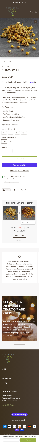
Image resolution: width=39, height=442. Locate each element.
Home (3, 67)
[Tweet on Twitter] (21, 189)
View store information (11, 182)
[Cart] (36, 11)
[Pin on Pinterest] (18, 189)
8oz (17, 133)
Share (7, 190)
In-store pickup (18, 3)
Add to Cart (19, 235)
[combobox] (28, 223)
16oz (23, 133)
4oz (10, 133)
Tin (11, 141)
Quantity (4, 147)
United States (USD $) (18, 420)
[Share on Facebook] (14, 189)
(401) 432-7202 (8, 405)
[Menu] (3, 11)
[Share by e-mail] (25, 189)
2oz (4, 133)
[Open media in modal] (35, 21)
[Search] (31, 11)
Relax (8, 67)
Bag (4, 141)
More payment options (19, 170)
